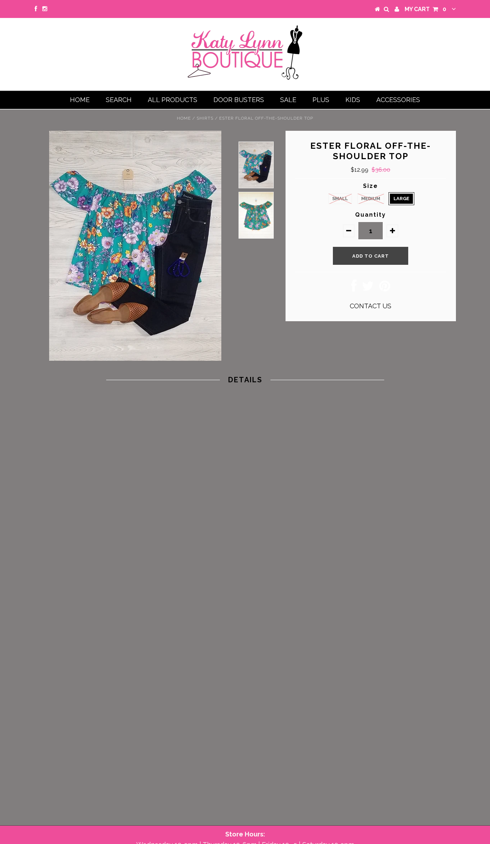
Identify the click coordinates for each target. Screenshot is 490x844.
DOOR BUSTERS (238, 99)
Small (340, 198)
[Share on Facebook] (354, 288)
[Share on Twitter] (368, 288)
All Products (172, 99)
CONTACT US (370, 306)
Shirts (205, 118)
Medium (370, 198)
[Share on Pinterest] (384, 288)
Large (401, 198)
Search (119, 99)
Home (80, 99)
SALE (288, 99)
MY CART (425, 9)
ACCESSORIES (398, 99)
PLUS (320, 99)
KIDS (352, 99)
